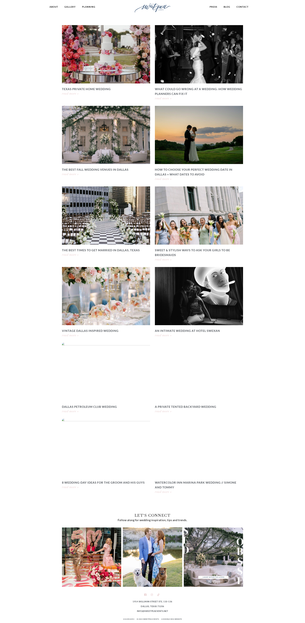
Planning (88, 7)
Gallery (70, 7)
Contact (243, 7)
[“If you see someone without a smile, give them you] (91, 557)
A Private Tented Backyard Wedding (185, 406)
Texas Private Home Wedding (86, 89)
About (54, 7)
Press (213, 7)
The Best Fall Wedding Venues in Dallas (95, 169)
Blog (227, 7)
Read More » (70, 93)
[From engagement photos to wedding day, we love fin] (152, 557)
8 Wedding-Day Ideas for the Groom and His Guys (103, 482)
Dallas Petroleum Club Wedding (89, 406)
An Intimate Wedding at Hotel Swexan (187, 330)
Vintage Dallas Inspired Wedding (90, 330)
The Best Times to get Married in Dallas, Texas (101, 250)
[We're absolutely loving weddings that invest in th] (213, 557)
